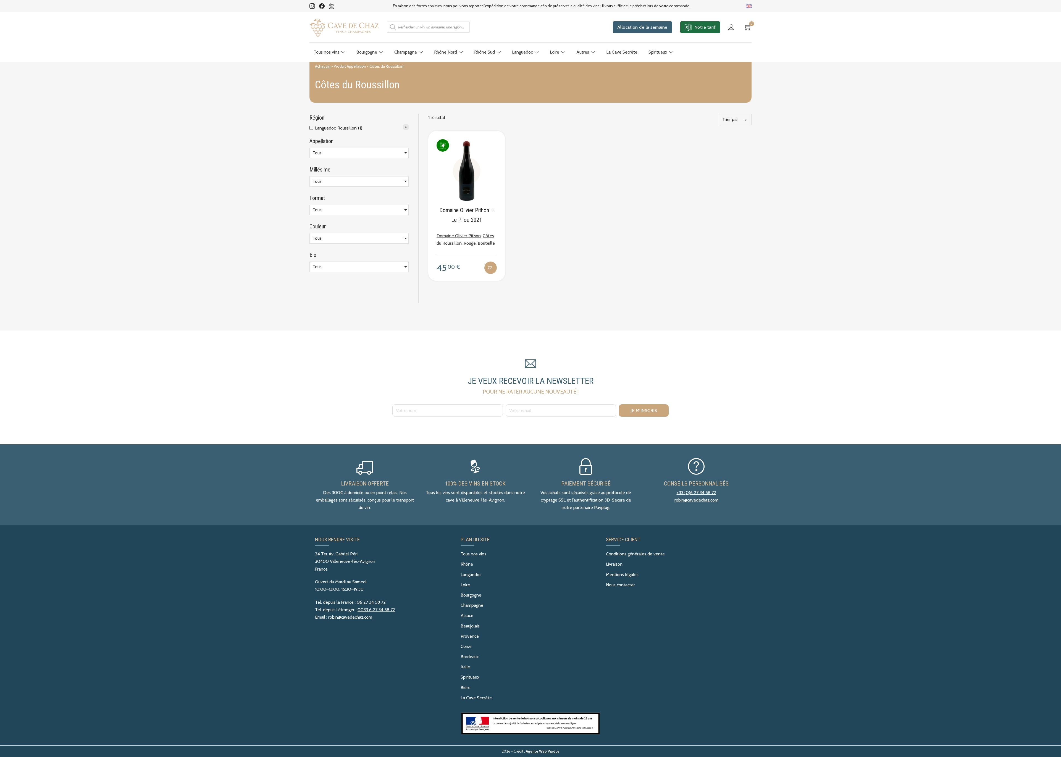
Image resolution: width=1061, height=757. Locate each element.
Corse (466, 646)
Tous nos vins (326, 52)
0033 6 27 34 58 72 (376, 609)
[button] (490, 268)
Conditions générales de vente (635, 553)
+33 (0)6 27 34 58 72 (696, 492)
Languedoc (522, 52)
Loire (554, 52)
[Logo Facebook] (322, 6)
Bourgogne (366, 52)
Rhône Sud (484, 52)
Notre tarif (705, 27)
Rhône (467, 564)
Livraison (614, 564)
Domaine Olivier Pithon (459, 235)
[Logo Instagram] (312, 6)
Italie (465, 666)
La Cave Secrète (621, 52)
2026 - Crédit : (530, 751)
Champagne (405, 52)
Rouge (470, 243)
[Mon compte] (732, 27)
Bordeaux (470, 656)
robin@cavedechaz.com (696, 500)
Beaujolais (470, 626)
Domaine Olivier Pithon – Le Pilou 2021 (466, 215)
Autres (582, 52)
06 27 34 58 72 (371, 602)
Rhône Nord (445, 52)
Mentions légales (622, 574)
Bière (466, 687)
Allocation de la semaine (642, 27)
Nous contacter (620, 584)
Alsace (467, 615)
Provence (470, 636)
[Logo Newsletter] (331, 6)
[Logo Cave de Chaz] (344, 27)
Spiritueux (657, 52)
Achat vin (322, 66)
